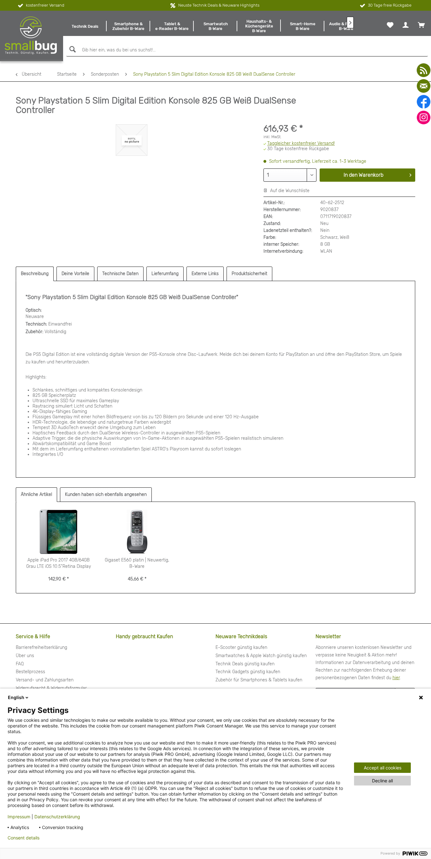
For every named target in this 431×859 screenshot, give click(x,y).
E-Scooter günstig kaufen (241, 647)
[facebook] (423, 102)
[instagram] (423, 117)
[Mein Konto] (405, 24)
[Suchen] (71, 49)
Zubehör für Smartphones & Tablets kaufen (259, 680)
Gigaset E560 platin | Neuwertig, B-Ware (137, 563)
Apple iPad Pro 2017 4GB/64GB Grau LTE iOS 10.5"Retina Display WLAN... (58, 563)
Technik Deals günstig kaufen (245, 664)
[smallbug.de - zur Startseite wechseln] (31, 35)
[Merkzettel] (390, 24)
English (16, 697)
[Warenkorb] (421, 24)
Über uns (25, 655)
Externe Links (205, 273)
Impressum (19, 816)
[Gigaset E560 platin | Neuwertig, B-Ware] (137, 532)
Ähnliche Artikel (36, 494)
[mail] (423, 86)
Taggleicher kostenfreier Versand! (301, 143)
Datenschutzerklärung (57, 816)
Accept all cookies (382, 767)
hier (396, 677)
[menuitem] (85, 26)
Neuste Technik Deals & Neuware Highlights (218, 5)
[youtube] (423, 70)
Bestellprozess (30, 671)
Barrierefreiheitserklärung (41, 647)
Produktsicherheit (249, 273)
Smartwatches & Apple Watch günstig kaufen (261, 655)
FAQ (20, 664)
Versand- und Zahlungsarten (45, 680)
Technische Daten (120, 273)
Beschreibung (35, 273)
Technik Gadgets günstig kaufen (248, 671)
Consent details (23, 837)
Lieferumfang (165, 273)
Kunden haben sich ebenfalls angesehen (106, 494)
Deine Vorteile (75, 273)
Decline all (382, 780)
